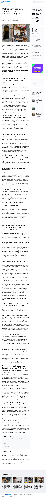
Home (3, 20)
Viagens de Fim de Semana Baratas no (39, 108)
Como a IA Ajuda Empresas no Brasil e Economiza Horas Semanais (38, 487)
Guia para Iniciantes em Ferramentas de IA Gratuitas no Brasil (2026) (6, 487)
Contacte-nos (20, 494)
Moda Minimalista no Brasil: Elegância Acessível (36, 35)
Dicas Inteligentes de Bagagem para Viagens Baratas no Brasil (37, 57)
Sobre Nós (15, 494)
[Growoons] (5, 2)
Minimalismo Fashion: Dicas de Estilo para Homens (39, 101)
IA (33, 80)
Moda (34, 81)
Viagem (34, 83)
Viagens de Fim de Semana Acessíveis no (39, 114)
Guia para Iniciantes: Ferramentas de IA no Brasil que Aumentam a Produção (17, 487)
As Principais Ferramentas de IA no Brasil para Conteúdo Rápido (28, 487)
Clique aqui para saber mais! (10, 463)
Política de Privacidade (28, 494)
